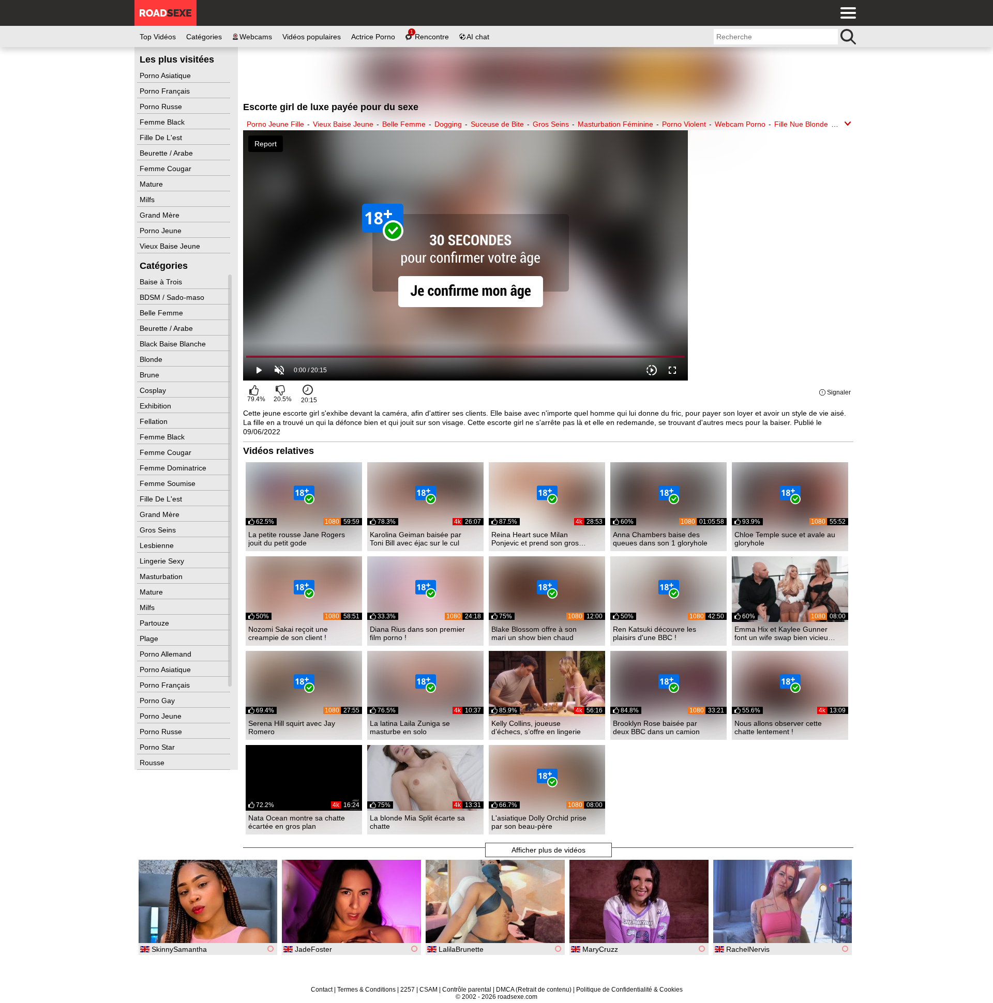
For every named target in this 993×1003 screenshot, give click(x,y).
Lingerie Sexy (163, 561)
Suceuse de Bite (497, 124)
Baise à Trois (162, 282)
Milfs (148, 199)
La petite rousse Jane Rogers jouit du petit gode (296, 538)
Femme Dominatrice (174, 468)
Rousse (153, 762)
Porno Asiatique (166, 75)
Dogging (448, 124)
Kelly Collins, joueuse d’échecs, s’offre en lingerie (536, 727)
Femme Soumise (169, 483)
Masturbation (162, 576)
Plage (150, 638)
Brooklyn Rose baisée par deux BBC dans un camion (656, 727)
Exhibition (156, 406)
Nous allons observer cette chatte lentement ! (778, 727)
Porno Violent (684, 124)
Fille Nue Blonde (801, 124)
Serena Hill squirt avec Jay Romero (291, 727)
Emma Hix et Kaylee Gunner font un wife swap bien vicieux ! (783, 633)
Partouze (155, 623)
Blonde (152, 359)
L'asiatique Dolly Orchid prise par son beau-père (538, 822)
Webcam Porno (740, 124)
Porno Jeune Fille (275, 124)
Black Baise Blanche (174, 344)
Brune (150, 375)
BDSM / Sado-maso (173, 297)
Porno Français (166, 91)
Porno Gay (158, 700)
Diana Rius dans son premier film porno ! (417, 633)
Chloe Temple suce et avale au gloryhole (784, 538)
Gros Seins (159, 530)
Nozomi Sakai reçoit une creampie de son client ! (288, 633)
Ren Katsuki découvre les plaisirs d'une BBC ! (654, 633)
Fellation (155, 421)
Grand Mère (161, 215)
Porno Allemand (166, 654)
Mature (152, 184)
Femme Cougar (166, 168)
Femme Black (163, 122)
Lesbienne (158, 545)
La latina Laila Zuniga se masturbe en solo (410, 727)
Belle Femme (162, 313)
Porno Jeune (162, 230)
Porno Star (158, 747)
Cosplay (154, 390)
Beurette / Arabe (167, 153)
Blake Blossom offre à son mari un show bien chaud (534, 633)
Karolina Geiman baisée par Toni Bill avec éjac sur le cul (415, 538)
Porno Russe (162, 106)
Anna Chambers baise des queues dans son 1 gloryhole (660, 538)
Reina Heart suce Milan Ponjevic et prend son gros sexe (535, 538)
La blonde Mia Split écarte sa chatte (417, 822)
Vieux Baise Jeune (171, 246)
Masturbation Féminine (615, 124)
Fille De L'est (162, 137)
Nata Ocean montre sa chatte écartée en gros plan (296, 822)
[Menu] (845, 13)
